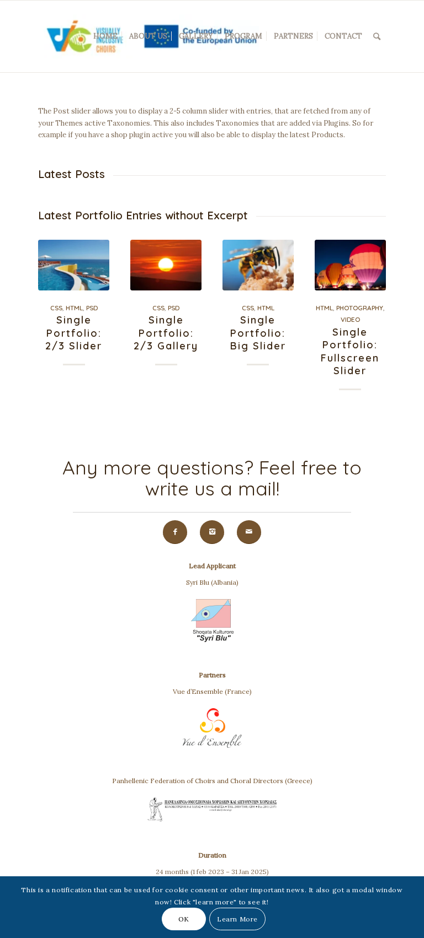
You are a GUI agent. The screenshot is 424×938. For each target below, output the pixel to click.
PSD (92, 308)
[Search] (377, 36)
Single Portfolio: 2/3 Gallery (166, 333)
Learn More (237, 919)
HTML (74, 308)
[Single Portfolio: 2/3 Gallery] (166, 265)
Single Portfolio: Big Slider (258, 333)
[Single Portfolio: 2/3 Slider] (73, 265)
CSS (56, 308)
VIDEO (350, 319)
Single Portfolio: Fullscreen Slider (350, 352)
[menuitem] (105, 36)
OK (183, 919)
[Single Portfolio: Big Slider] (258, 265)
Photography (359, 308)
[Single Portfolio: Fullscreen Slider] (350, 265)
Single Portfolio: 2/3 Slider (73, 333)
